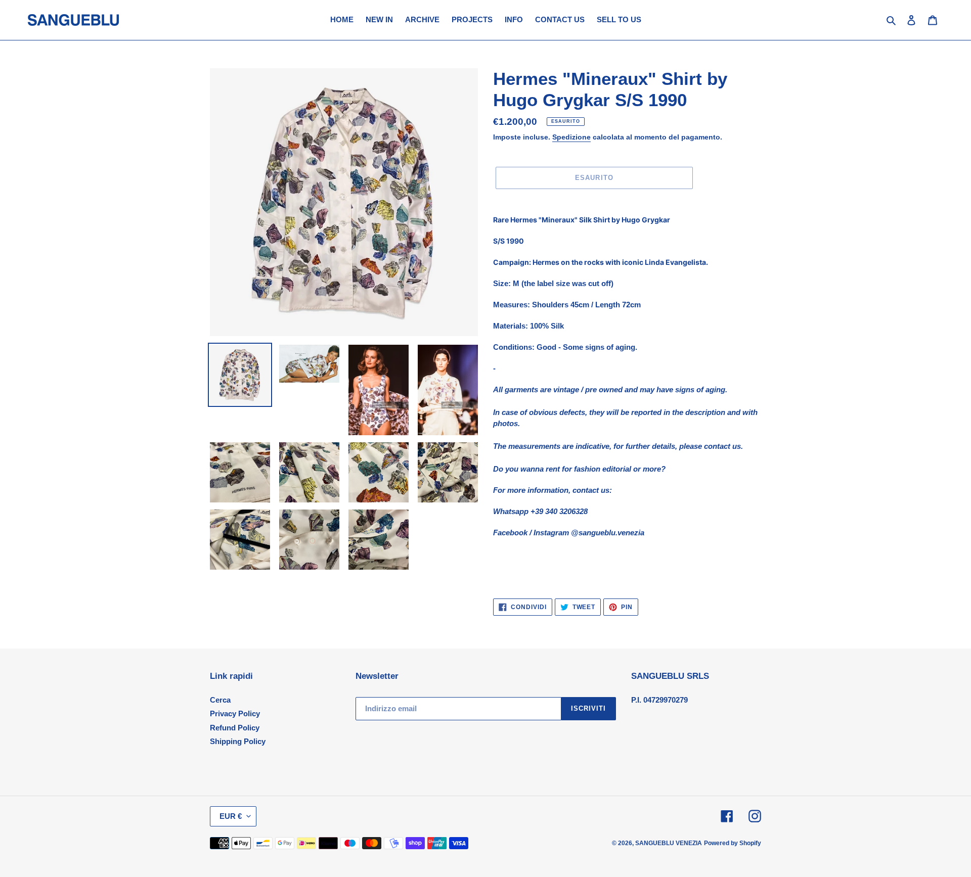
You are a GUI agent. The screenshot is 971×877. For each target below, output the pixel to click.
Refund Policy (234, 727)
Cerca (220, 700)
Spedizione (571, 137)
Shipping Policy (238, 741)
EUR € (230, 816)
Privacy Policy (235, 713)
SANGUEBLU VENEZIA (668, 843)
